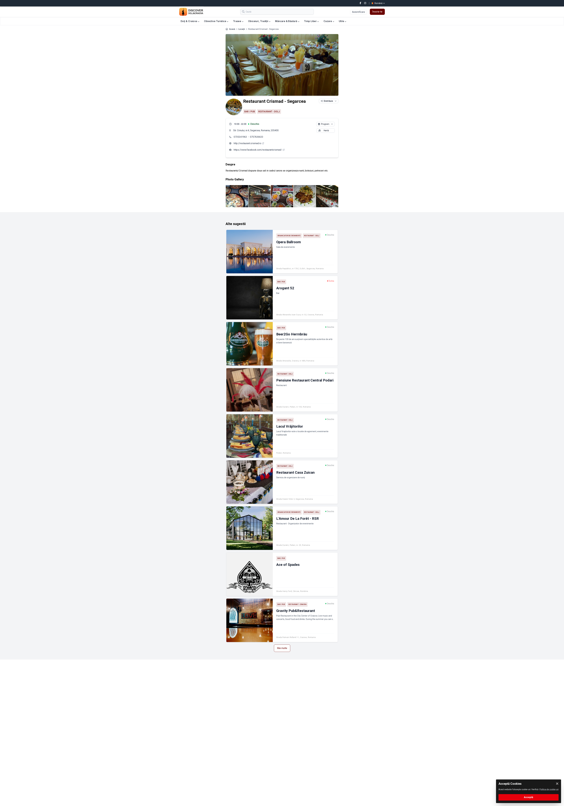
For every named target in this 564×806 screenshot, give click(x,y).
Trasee (237, 21)
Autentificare (358, 12)
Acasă (232, 29)
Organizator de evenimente (289, 235)
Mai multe (282, 648)
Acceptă (528, 797)
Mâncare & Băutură (286, 21)
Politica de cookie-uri (549, 789)
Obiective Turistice (215, 21)
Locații (241, 29)
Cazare (328, 21)
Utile (342, 21)
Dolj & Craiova (189, 21)
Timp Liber (310, 21)
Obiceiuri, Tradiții (258, 21)
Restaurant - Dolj (269, 111)
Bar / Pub (249, 111)
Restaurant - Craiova (297, 604)
